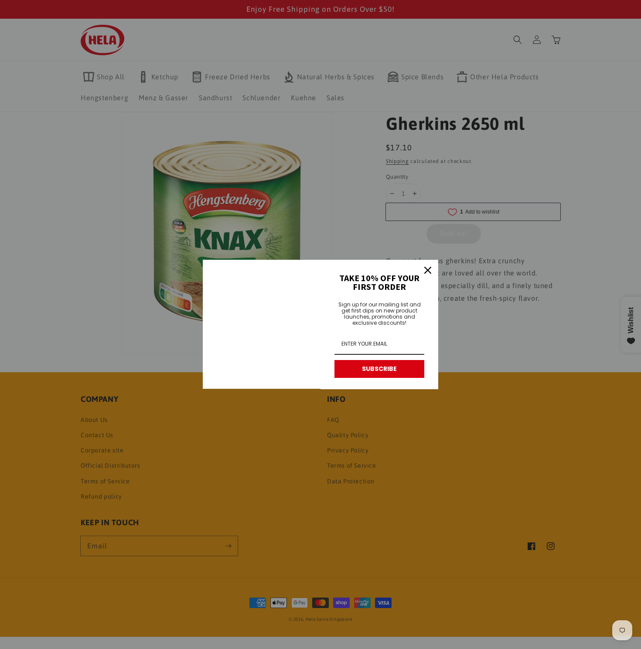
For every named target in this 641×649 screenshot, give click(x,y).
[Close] (427, 270)
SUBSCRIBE (379, 368)
